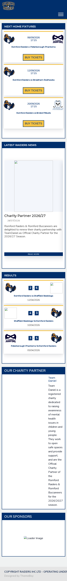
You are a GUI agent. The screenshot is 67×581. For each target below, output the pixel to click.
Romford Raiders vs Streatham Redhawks (33, 80)
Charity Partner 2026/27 (25, 216)
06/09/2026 (33, 37)
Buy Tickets (33, 57)
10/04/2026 (33, 325)
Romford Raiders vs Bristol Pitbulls (33, 113)
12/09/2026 (33, 70)
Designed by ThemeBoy (19, 576)
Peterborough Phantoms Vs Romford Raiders (33, 346)
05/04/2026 (33, 350)
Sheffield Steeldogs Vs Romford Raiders (33, 321)
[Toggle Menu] (61, 14)
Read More (33, 254)
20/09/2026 (33, 103)
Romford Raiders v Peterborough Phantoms (33, 47)
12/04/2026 (33, 300)
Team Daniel (52, 379)
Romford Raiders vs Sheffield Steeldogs (33, 296)
